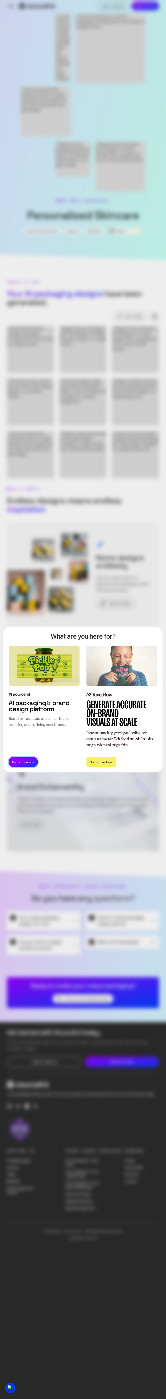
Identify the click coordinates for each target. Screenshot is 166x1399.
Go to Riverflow (101, 762)
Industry (13, 1167)
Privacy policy (52, 1231)
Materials (13, 1181)
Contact (131, 1181)
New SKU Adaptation (80, 1208)
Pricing (129, 1160)
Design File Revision (79, 1201)
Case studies (134, 1167)
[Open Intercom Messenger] (10, 1388)
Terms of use (73, 1231)
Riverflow (131, 1174)
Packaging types (19, 1160)
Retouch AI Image (78, 1194)
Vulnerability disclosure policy (103, 1231)
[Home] (37, 6)
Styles (11, 1174)
